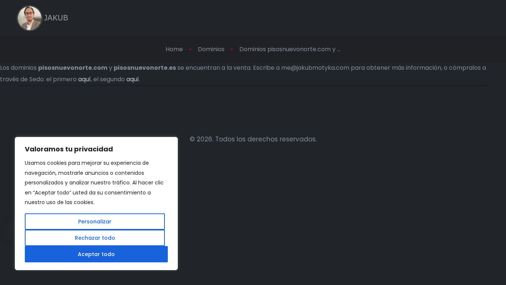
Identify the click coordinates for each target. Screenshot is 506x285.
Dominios (211, 49)
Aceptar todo (96, 254)
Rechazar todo (95, 238)
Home (174, 49)
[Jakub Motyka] (42, 18)
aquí (84, 79)
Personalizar (94, 221)
